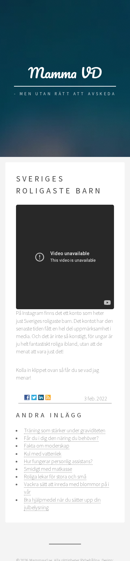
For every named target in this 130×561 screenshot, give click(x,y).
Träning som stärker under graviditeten (64, 430)
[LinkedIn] (41, 397)
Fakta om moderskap (46, 445)
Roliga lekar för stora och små (55, 476)
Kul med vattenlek (42, 453)
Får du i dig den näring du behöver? (61, 438)
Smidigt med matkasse (48, 468)
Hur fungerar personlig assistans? (58, 461)
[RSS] (48, 397)
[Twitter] (34, 397)
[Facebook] (27, 397)
